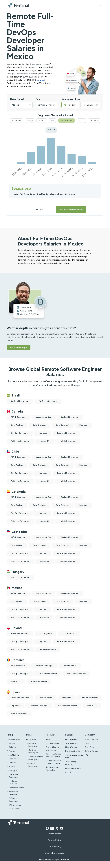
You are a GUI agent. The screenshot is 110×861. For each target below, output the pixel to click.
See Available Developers (71, 209)
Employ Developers (33, 764)
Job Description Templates (53, 768)
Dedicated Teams (16, 788)
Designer (83, 425)
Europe (12, 766)
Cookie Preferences (54, 853)
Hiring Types (12, 770)
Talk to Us (38, 209)
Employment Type (70, 99)
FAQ (86, 755)
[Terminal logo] (19, 5)
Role (38, 99)
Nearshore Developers (13, 793)
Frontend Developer (66, 433)
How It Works (71, 747)
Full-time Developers (33, 744)
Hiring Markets (13, 755)
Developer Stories (72, 751)
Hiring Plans (31, 739)
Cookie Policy (54, 846)
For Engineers (71, 739)
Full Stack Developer (48, 401)
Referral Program (92, 751)
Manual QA (44, 441)
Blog (48, 739)
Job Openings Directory (71, 763)
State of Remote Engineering (53, 748)
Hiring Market (17, 99)
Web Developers (16, 805)
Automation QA (43, 417)
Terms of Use (54, 833)
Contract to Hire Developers (35, 758)
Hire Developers (13, 739)
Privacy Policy (54, 840)
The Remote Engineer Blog (74, 756)
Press (87, 743)
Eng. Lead (42, 433)
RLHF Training (15, 809)
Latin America (15, 759)
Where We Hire (71, 743)
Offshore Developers (13, 799)
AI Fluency (11, 751)
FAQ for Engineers (73, 768)
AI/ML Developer (18, 417)
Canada (12, 763)
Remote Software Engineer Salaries (53, 755)
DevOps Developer (19, 433)
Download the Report (18, 347)
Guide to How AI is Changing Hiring (53, 762)
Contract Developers (33, 751)
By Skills (12, 743)
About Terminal (91, 739)
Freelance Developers (13, 782)
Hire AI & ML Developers (14, 775)
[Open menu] (100, 5)
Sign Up (68, 772)
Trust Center (90, 747)
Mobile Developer (68, 441)
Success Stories (53, 743)
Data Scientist (62, 425)
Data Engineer (39, 425)
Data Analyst (17, 425)
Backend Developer (20, 401)
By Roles (12, 747)
